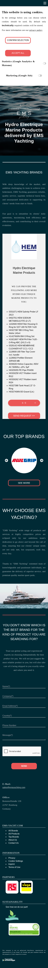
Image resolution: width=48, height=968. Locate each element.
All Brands (13, 831)
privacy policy (35, 30)
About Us (12, 840)
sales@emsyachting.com (13, 787)
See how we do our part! (17, 907)
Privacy (11, 858)
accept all (18, 53)
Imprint (11, 864)
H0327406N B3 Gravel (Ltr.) (21, 392)
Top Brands (13, 837)
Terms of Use (14, 867)
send (24, 766)
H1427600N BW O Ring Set (21, 336)
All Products (13, 834)
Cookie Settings (15, 861)
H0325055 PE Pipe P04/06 (21, 370)
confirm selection (18, 40)
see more (24, 483)
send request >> (24, 415)
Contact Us (13, 843)
